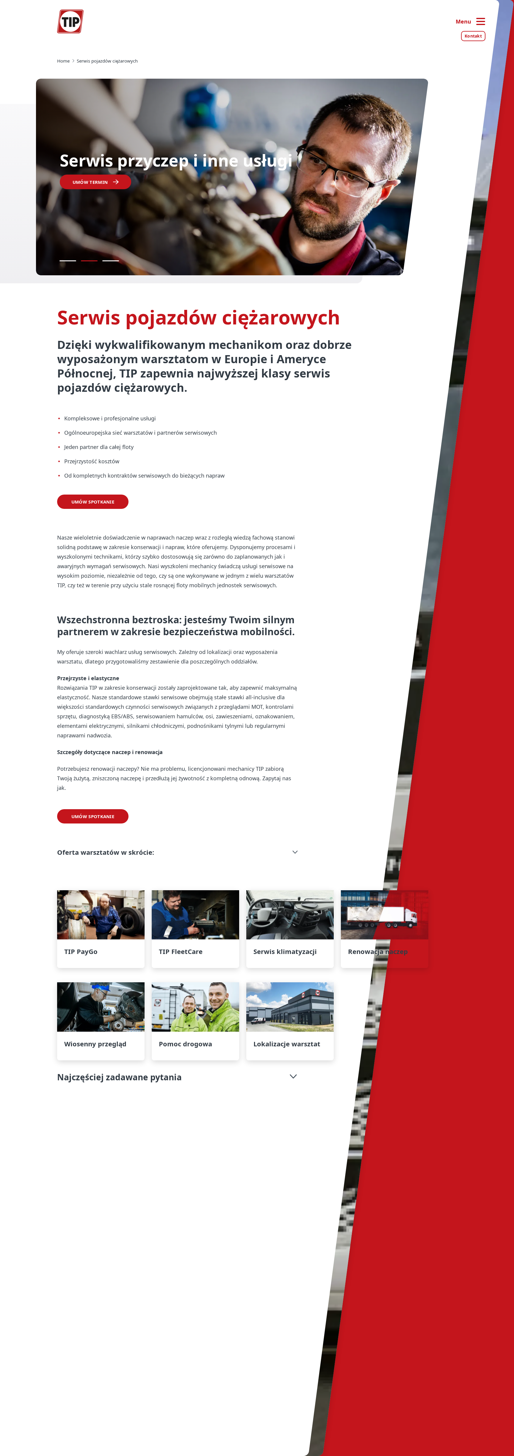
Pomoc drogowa (195, 1021)
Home (63, 61)
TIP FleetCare (195, 929)
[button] (178, 852)
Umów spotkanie (92, 502)
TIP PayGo (101, 929)
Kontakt (473, 36)
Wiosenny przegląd (101, 1021)
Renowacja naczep (384, 929)
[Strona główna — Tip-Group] (70, 21)
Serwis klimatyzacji (290, 929)
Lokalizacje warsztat (290, 1021)
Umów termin (90, 182)
